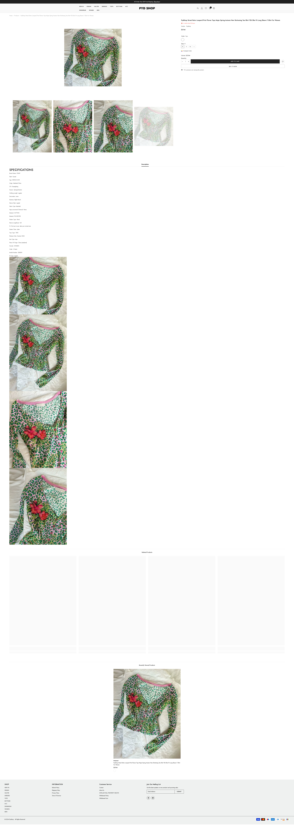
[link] (42, 650)
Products (16, 16)
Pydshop (188, 26)
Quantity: (183, 58)
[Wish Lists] (206, 8)
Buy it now (233, 66)
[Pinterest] (148, 798)
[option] (93, 57)
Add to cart (235, 61)
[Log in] (202, 8)
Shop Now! (157, 2)
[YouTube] (153, 798)
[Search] (198, 8)
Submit (179, 791)
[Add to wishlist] (283, 61)
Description (145, 164)
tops (114, 771)
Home (10, 16)
